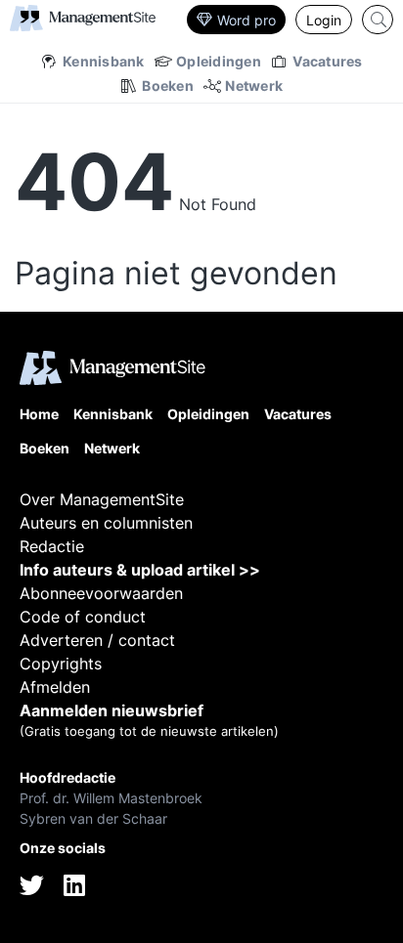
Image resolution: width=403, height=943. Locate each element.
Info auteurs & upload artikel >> (140, 569)
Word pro (246, 20)
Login (323, 20)
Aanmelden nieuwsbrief (111, 710)
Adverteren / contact (97, 640)
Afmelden (55, 687)
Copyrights (61, 663)
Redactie (52, 546)
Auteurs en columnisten (106, 523)
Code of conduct (83, 616)
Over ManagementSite (102, 499)
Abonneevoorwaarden (101, 593)
